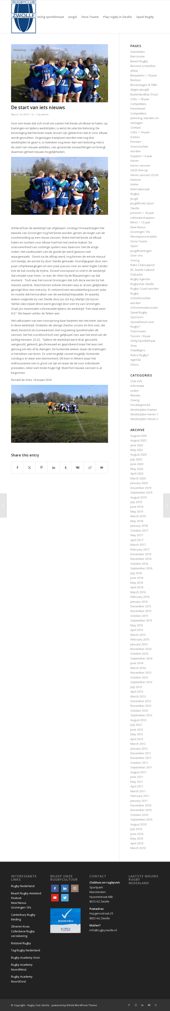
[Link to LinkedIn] (142, 1005)
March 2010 (138, 848)
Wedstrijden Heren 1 (144, 414)
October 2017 (139, 530)
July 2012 (136, 725)
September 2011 (141, 767)
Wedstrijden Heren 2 (144, 419)
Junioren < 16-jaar (142, 213)
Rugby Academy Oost (25, 958)
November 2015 (140, 611)
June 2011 (136, 777)
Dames (135, 137)
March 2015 (138, 635)
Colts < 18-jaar (139, 99)
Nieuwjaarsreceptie (143, 236)
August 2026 (138, 436)
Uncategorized (140, 405)
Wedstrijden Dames (143, 410)
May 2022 (136, 450)
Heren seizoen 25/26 (144, 175)
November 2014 (140, 649)
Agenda (135, 360)
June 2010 (136, 834)
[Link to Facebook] (129, 1005)
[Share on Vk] (77, 467)
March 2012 (138, 744)
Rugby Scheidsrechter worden (140, 298)
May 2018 (136, 521)
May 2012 (136, 734)
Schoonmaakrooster (144, 308)
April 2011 (136, 786)
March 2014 (138, 668)
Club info (136, 381)
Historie (135, 180)
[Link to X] (155, 1005)
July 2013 (136, 687)
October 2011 (139, 763)
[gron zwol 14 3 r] (59, 73)
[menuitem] (23, 16)
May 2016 (136, 583)
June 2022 (136, 445)
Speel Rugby (138, 312)
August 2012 (138, 720)
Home (134, 184)
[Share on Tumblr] (65, 467)
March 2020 (138, 478)
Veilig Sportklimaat (142, 341)
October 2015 (139, 616)
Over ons (136, 255)
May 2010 (136, 838)
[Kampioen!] (3, 505)
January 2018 (139, 526)
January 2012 (139, 749)
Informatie (137, 386)
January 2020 (139, 483)
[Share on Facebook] (17, 467)
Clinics (134, 365)
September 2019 (141, 492)
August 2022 (138, 440)
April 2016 (136, 587)
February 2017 (139, 549)
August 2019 (138, 497)
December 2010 (140, 805)
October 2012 (139, 711)
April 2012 (136, 739)
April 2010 (136, 843)
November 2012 (140, 706)
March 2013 (138, 696)
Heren (134, 161)
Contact (135, 127)
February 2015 (139, 639)
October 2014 (139, 654)
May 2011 (136, 782)
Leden (134, 391)
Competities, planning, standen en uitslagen (144, 118)
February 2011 (139, 796)
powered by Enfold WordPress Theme (74, 1005)
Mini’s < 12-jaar (140, 222)
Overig (134, 260)
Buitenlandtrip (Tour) (144, 94)
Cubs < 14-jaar (140, 132)
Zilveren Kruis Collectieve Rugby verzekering (23, 931)
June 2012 (136, 730)
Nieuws (135, 395)
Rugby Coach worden (144, 289)
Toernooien (138, 331)
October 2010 (139, 815)
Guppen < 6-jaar (141, 156)
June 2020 (136, 464)
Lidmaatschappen (142, 218)
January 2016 (139, 602)
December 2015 (140, 606)
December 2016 (140, 554)
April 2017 (136, 540)
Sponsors (136, 317)
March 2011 (138, 791)
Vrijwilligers (137, 350)
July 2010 (136, 829)
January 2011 (139, 801)
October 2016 (139, 564)
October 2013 (139, 677)
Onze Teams (138, 241)
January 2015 (139, 644)
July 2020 (136, 459)
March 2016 (138, 592)
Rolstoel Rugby (21, 943)
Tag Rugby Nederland (25, 950)
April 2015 (136, 630)
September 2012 (141, 715)
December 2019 (140, 488)
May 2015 (136, 625)
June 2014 (136, 663)
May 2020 (136, 469)
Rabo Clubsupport (142, 265)
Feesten (135, 142)
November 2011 (140, 758)
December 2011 (140, 753)
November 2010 (140, 810)
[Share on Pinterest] (41, 467)
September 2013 (141, 682)
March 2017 (138, 545)
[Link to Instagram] (135, 1005)
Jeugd (134, 199)
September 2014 (141, 658)
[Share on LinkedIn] (53, 467)
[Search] (66, 50)
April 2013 (136, 692)
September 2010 (141, 819)
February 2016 (139, 597)
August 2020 (138, 454)
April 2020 (136, 473)
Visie (133, 346)
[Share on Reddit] (90, 467)
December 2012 (140, 701)
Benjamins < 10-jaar (143, 75)
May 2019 (136, 511)
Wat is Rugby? (139, 355)
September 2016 (141, 568)
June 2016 (136, 578)
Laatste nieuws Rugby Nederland (143, 879)
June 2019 (136, 507)
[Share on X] (29, 467)
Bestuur (135, 80)
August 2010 (138, 824)
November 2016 (140, 559)
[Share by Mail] (102, 467)
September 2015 (141, 620)
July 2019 (136, 502)
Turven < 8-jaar (140, 336)
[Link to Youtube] (149, 1005)
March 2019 (138, 516)
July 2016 (136, 573)
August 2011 (138, 772)
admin (44, 114)
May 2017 (136, 535)
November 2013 (140, 673)
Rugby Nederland (23, 886)
